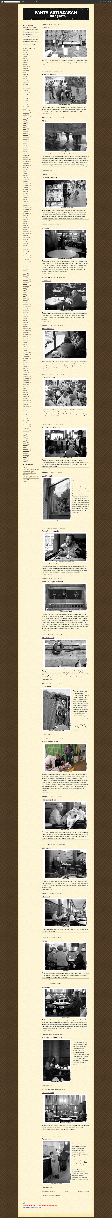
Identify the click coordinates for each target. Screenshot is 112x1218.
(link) (46, 572)
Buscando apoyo (48, 377)
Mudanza (45, 228)
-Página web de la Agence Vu (30, 476)
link (66, 218)
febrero (25, 62)
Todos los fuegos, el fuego (52, 581)
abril (24, 58)
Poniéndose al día (49, 799)
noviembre (26, 88)
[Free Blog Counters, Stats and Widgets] (24, 1203)
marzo (24, 60)
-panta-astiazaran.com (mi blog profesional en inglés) (31, 470)
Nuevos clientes (48, 328)
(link (85, 1162)
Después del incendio (50, 531)
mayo (24, 56)
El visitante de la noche (51, 741)
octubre (25, 68)
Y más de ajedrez (49, 74)
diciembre (25, 66)
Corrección (46, 847)
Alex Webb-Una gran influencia (31, 478)
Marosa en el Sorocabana (52, 1037)
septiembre (26, 70)
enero (24, 64)
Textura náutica (48, 637)
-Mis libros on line (27, 467)
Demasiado (46, 686)
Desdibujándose (48, 475)
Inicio (66, 1191)
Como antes (46, 280)
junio (24, 54)
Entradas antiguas (83, 1191)
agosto (24, 50)
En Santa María (48, 1092)
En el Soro (46, 896)
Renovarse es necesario (51, 427)
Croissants (46, 987)
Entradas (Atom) (55, 1195)
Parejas (44, 940)
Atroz (44, 120)
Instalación (46, 27)
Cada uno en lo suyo (50, 177)
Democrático (47, 1139)
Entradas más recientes (48, 1191)
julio (24, 52)
